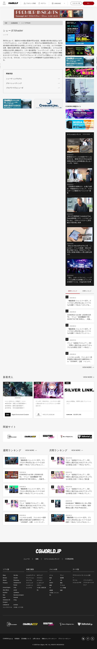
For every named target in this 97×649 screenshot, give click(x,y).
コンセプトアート (30, 575)
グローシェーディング (14, 83)
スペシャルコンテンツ (51, 559)
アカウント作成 (31, 3)
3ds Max (16, 575)
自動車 (51, 590)
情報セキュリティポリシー (49, 638)
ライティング (29, 582)
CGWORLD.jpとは (8, 638)
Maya (4, 575)
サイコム (75, 580)
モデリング (40, 575)
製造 (61, 582)
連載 (36, 559)
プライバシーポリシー (64, 638)
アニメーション (30, 578)
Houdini (16, 578)
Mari (4, 595)
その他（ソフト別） (19, 607)
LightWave (16, 592)
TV (50, 587)
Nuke (4, 597)
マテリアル (29, 580)
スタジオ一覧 (76, 3)
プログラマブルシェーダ (28, 55)
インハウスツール (7, 607)
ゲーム (51, 575)
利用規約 (17, 638)
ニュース (27, 559)
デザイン (39, 585)
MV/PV (51, 582)
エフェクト (40, 580)
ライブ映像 (63, 587)
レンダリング (40, 582)
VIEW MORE (86, 134)
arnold (15, 590)
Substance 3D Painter (17, 584)
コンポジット (29, 585)
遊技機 (62, 578)
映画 (50, 578)
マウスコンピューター (78, 576)
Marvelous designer (19, 595)
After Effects (6, 590)
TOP (6, 23)
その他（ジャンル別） (54, 594)
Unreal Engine (6, 587)
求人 (88, 3)
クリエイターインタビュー (88, 584)
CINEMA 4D (6, 604)
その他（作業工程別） (41, 589)
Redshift (16, 597)
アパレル (62, 585)
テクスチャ (40, 578)
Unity (15, 587)
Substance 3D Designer (6, 601)
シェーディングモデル (14, 79)
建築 (50, 585)
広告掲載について (26, 638)
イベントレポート (88, 580)
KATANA (16, 604)
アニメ (62, 575)
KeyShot (5, 592)
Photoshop (16, 580)
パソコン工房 (86, 575)
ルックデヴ (29, 587)
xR (50, 580)
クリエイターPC (77, 582)
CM (61, 580)
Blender (5, 578)
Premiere (5, 582)
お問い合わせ (36, 638)
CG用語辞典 (14, 23)
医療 (61, 590)
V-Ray (15, 600)
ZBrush (5, 580)
